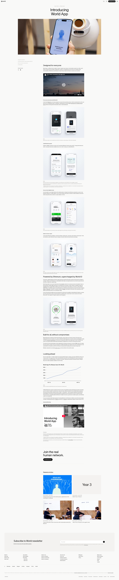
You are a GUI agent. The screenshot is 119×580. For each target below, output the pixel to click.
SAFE (63, 284)
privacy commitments (51, 340)
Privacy (80, 557)
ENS (52, 285)
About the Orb (62, 554)
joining (65, 399)
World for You (44, 554)
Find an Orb (62, 556)
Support (98, 559)
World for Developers (45, 559)
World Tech (25, 560)
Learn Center (99, 557)
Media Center (99, 554)
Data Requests (101, 576)
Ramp (44, 289)
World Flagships (25, 556)
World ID (49, 102)
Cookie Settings (81, 576)
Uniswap (44, 286)
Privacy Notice (90, 576)
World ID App (6, 557)
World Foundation (100, 556)
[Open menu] (117, 1)
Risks (46, 435)
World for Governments (45, 557)
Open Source (81, 556)
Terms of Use (68, 434)
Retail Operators (62, 560)
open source (57, 347)
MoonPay (48, 289)
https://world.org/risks (110, 572)
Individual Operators (63, 557)
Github (56, 399)
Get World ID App (47, 459)
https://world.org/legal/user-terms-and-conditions (80, 572)
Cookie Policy (85, 576)
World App (6, 556)
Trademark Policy (95, 576)
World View (25, 559)
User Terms (105, 576)
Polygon (63, 289)
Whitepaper (80, 554)
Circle (51, 286)
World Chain (6, 559)
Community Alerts (112, 576)
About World (25, 554)
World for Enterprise (45, 556)
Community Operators (63, 559)
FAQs (98, 560)
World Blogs (25, 557)
